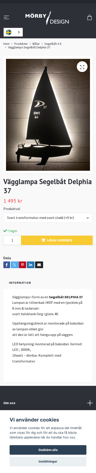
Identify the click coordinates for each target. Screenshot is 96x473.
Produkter (21, 44)
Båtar (36, 44)
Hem (6, 44)
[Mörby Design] (47, 18)
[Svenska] (13, 32)
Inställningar (48, 461)
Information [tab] (20, 282)
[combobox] (13, 32)
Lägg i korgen (59, 240)
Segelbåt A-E (53, 44)
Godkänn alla (48, 450)
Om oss (9, 403)
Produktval (11, 208)
